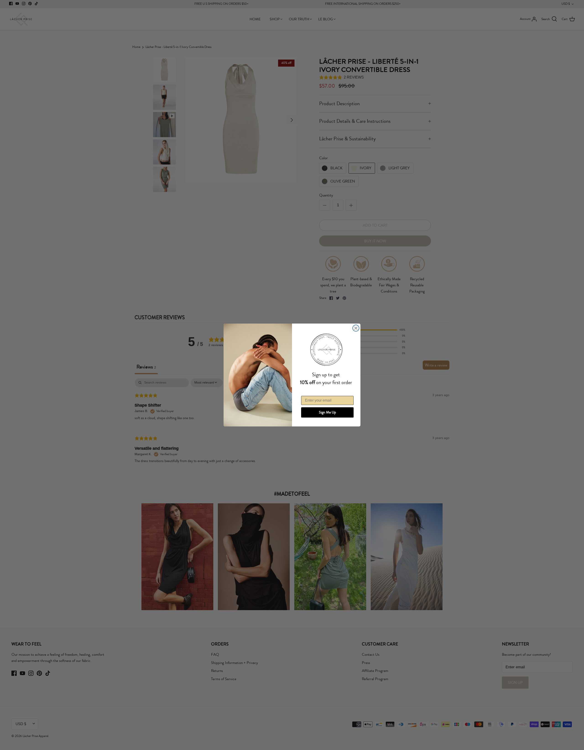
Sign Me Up (327, 412)
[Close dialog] (356, 328)
